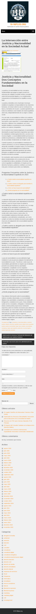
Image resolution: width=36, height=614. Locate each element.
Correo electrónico (8, 374)
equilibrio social (18, 324)
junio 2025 (7, 482)
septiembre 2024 (8, 503)
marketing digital (8, 595)
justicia (3, 326)
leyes (20, 326)
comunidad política (22, 322)
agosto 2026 (7, 448)
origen (8, 328)
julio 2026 (6, 451)
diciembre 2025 (8, 467)
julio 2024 (6, 508)
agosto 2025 (7, 477)
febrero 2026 (7, 462)
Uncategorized (5, 322)
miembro (23, 326)
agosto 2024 (7, 505)
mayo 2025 (7, 484)
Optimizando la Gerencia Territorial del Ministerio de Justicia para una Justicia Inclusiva (17, 336)
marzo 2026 (7, 460)
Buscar (31, 403)
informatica (7, 578)
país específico (14, 328)
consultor (6, 547)
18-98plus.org (18, 24)
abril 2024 (6, 515)
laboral (6, 586)
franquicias (7, 576)
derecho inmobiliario (10, 566)
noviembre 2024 (8, 498)
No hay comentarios (13, 50)
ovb (5, 598)
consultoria (7, 550)
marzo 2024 (7, 517)
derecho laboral (8, 569)
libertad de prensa (9, 590)
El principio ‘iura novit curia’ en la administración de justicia (17, 342)
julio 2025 (6, 479)
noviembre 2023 (8, 527)
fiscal (5, 574)
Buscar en (5, 401)
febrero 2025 (7, 491)
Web (3, 379)
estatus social (25, 324)
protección (20, 328)
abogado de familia (9, 535)
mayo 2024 (7, 513)
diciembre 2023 (8, 525)
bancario (6, 543)
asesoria (6, 540)
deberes (7, 324)
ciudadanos (14, 322)
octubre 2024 (7, 501)
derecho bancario (9, 559)
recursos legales (27, 328)
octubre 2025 (7, 472)
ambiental (6, 538)
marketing (7, 593)
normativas (4, 328)
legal (17, 326)
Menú (3, 31)
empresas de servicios (10, 571)
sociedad (13, 330)
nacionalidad (29, 326)
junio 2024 (7, 510)
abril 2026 (6, 458)
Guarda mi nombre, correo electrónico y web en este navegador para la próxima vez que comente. (17, 386)
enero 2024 (7, 522)
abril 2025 (6, 486)
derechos (12, 324)
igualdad (31, 324)
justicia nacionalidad (10, 326)
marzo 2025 (7, 489)
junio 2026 (7, 453)
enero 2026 (7, 465)
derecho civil (7, 562)
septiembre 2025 (8, 474)
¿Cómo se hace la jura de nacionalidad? (18, 188)
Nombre (4, 369)
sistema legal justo (6, 330)
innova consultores (9, 583)
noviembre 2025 (8, 470)
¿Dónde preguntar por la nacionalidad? (18, 190)
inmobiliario (7, 581)
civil (5, 545)
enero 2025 (7, 494)
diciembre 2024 (8, 496)
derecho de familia (9, 564)
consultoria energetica (10, 555)
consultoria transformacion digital (13, 557)
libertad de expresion (10, 588)
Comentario (6, 355)
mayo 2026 (7, 455)
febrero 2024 (7, 520)
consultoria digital (9, 552)
